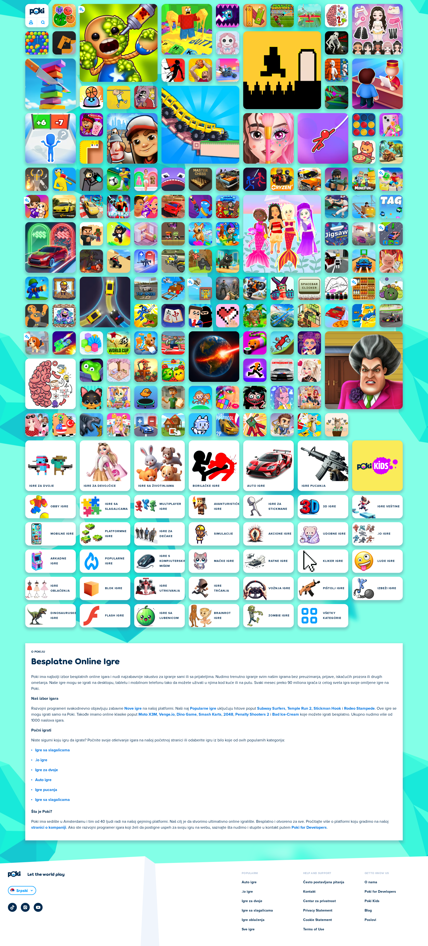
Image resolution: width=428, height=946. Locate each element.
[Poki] (36, 11)
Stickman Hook (327, 708)
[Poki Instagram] (25, 907)
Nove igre (133, 708)
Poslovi (370, 920)
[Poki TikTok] (12, 907)
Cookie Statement (317, 920)
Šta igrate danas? (43, 22)
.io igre (41, 760)
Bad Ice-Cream (285, 714)
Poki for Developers (309, 827)
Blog (368, 910)
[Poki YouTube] (38, 907)
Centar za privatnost (319, 901)
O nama (371, 882)
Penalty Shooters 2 (252, 714)
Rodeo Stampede (359, 708)
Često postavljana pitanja (323, 882)
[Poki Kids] (377, 465)
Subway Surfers (271, 708)
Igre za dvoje (46, 770)
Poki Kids (372, 901)
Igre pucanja (46, 790)
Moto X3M (147, 714)
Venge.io (167, 714)
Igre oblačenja (253, 920)
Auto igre (43, 780)
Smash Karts (210, 714)
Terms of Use (313, 929)
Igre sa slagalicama (52, 750)
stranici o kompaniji (48, 827)
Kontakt (309, 891)
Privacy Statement (317, 910)
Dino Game (187, 714)
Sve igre (248, 929)
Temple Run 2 (299, 708)
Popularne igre (203, 708)
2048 (228, 714)
